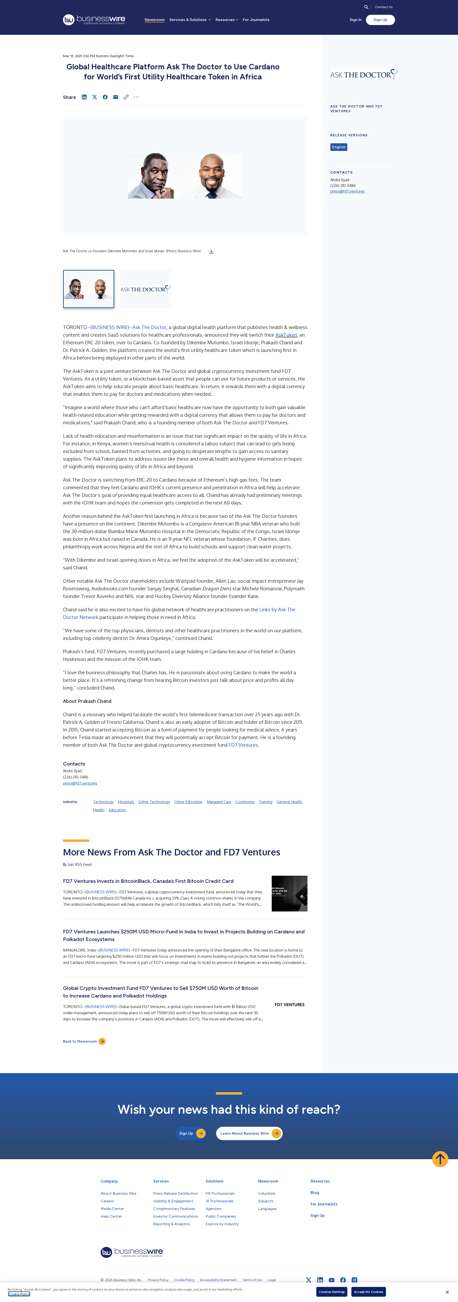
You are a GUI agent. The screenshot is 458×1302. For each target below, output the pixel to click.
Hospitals (126, 801)
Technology (103, 801)
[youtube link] (331, 1280)
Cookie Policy (19, 1294)
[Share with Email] (116, 97)
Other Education (188, 801)
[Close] (447, 1292)
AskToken (286, 335)
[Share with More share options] (137, 97)
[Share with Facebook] (105, 97)
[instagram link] (354, 1280)
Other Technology (154, 801)
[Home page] (94, 19)
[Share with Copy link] (126, 97)
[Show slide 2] (145, 289)
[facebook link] (343, 1280)
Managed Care (219, 801)
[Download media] (211, 252)
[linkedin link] (320, 1280)
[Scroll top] (440, 1159)
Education (117, 810)
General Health (289, 801)
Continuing (244, 801)
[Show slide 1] (88, 289)
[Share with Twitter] (95, 97)
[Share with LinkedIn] (84, 97)
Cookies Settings (332, 1292)
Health (98, 810)
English (338, 147)
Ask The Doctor (149, 327)
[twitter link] (309, 1280)
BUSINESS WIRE (110, 327)
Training (265, 801)
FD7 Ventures (243, 745)
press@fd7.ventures (80, 783)
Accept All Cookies (368, 1292)
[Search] (366, 7)
